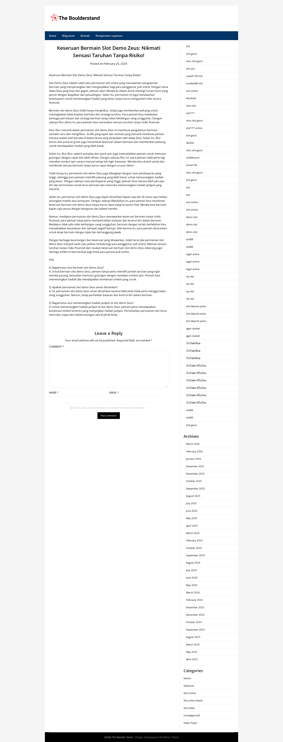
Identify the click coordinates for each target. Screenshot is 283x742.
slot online (192, 90)
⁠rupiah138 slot (194, 76)
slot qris (190, 68)
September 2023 (195, 629)
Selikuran (189, 685)
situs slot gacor (194, 61)
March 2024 (193, 592)
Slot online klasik (193, 700)
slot (188, 46)
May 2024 (191, 585)
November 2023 (195, 614)
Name (53, 392)
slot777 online (194, 128)
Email (114, 392)
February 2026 (194, 451)
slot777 (190, 113)
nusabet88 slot (194, 83)
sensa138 (191, 165)
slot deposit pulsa (196, 306)
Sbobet (190, 142)
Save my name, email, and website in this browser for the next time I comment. (109, 407)
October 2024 (194, 548)
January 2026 (193, 458)
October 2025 (194, 481)
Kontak (85, 35)
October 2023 (194, 622)
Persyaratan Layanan (109, 35)
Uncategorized (192, 715)
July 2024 (191, 570)
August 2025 (193, 496)
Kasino (187, 678)
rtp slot (190, 276)
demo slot (191, 217)
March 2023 (193, 644)
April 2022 (192, 659)
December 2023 (195, 607)
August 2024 (193, 562)
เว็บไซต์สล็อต (193, 343)
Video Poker (190, 722)
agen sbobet (193, 328)
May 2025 (191, 518)
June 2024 (192, 577)
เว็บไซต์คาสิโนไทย (196, 365)
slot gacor (191, 53)
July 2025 (191, 503)
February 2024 (194, 599)
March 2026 (193, 443)
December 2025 (195, 466)
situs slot (191, 105)
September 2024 (195, 555)
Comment (56, 346)
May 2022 (191, 651)
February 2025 (194, 540)
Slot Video (189, 708)
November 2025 (195, 473)
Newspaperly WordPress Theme (161, 737)
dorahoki (191, 98)
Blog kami (68, 35)
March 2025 (193, 533)
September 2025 (195, 488)
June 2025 (192, 510)
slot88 (189, 239)
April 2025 (192, 525)
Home (52, 35)
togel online (192, 254)
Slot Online (190, 693)
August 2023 (193, 637)
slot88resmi (192, 157)
